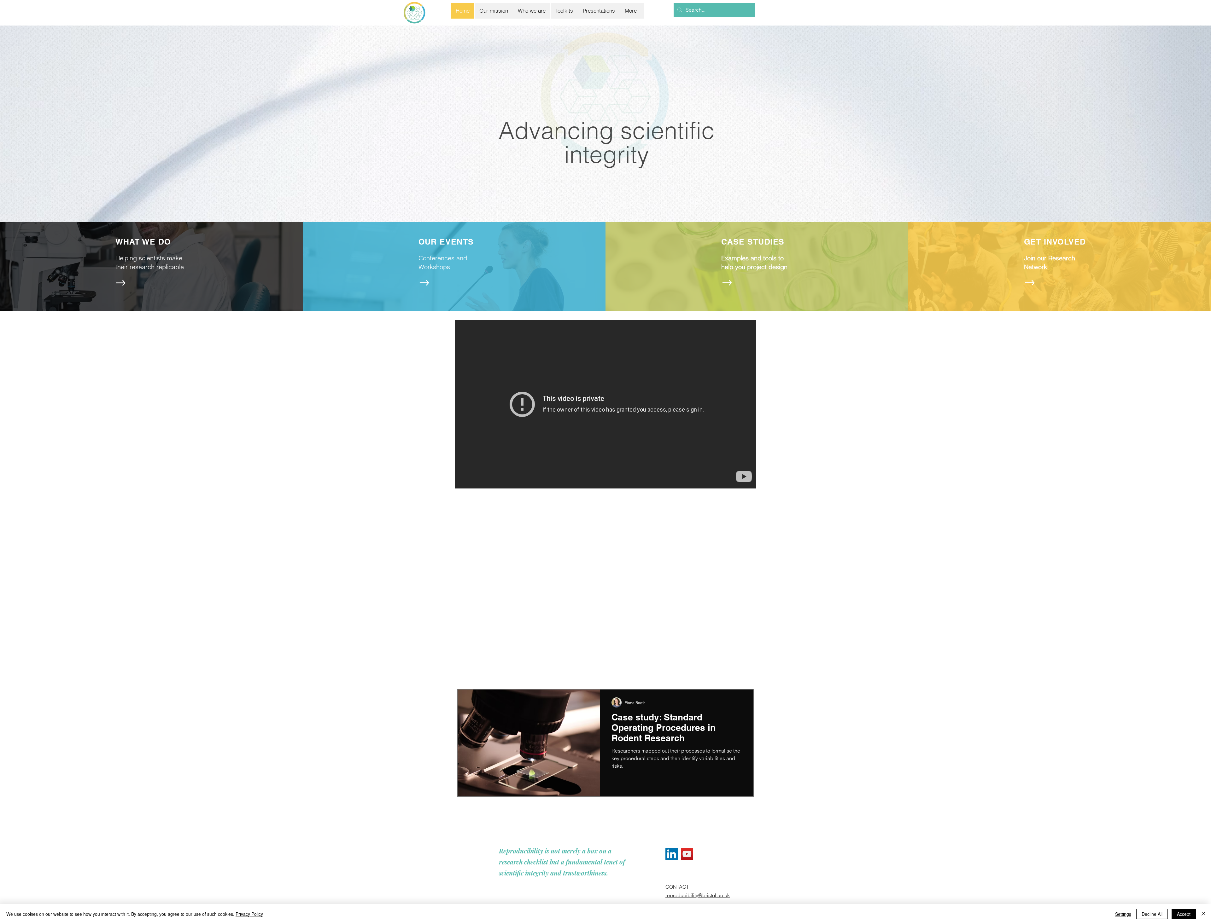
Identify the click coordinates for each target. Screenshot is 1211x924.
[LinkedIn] (671, 854)
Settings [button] (1123, 914)
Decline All (1152, 914)
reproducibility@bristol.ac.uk (697, 895)
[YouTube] (687, 854)
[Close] (1203, 914)
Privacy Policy (249, 914)
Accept (1184, 914)
